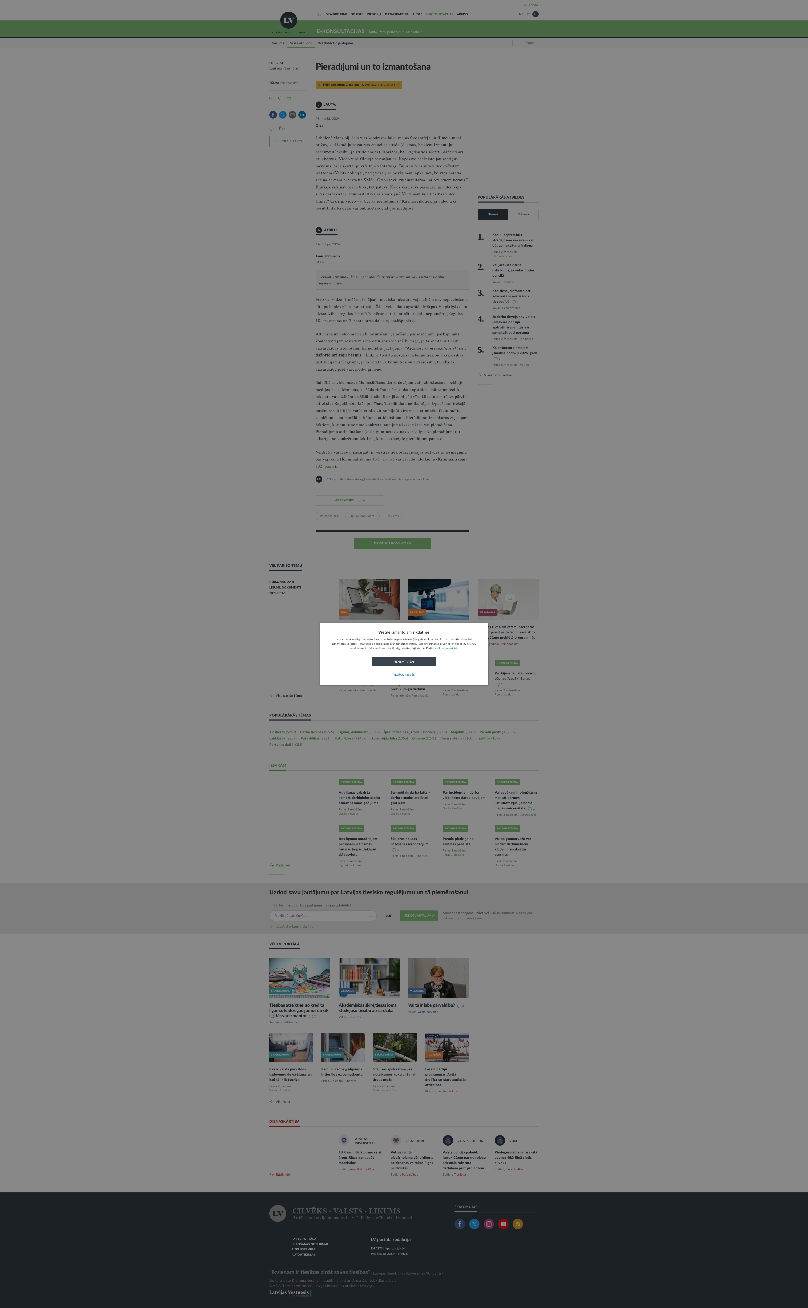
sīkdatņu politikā (447, 648)
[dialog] (404, 654)
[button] (404, 675)
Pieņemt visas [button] (404, 662)
